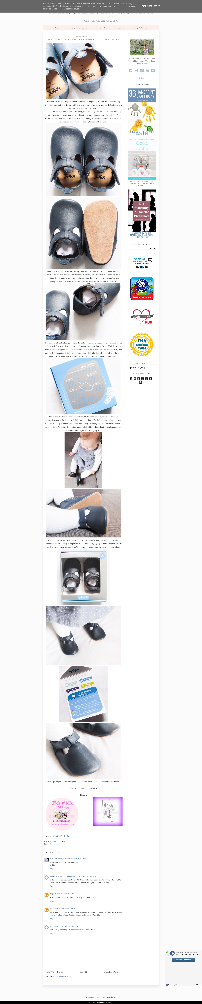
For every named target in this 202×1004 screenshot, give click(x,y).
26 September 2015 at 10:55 (65, 893)
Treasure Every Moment (97, 997)
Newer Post (55, 971)
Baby (51, 844)
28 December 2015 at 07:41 (69, 926)
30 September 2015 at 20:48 (69, 908)
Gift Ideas (140, 28)
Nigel (52, 893)
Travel (101, 28)
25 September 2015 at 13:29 (75, 858)
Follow (141, 78)
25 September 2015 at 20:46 (86, 876)
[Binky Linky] (108, 812)
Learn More (146, 6)
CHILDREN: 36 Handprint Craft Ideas (142, 133)
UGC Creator (79, 28)
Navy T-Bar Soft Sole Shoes (100, 349)
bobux (56, 844)
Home (58, 28)
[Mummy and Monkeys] (61, 830)
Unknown (54, 908)
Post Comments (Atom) (63, 976)
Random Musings (57, 858)
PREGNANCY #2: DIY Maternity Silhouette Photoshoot (142, 235)
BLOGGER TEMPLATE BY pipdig (101, 1002)
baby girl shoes (79, 929)
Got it (157, 6)
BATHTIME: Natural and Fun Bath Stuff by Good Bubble (142, 183)
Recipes (119, 28)
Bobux (48, 342)
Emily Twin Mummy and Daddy (63, 876)
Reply (52, 868)
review (61, 844)
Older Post (112, 971)
